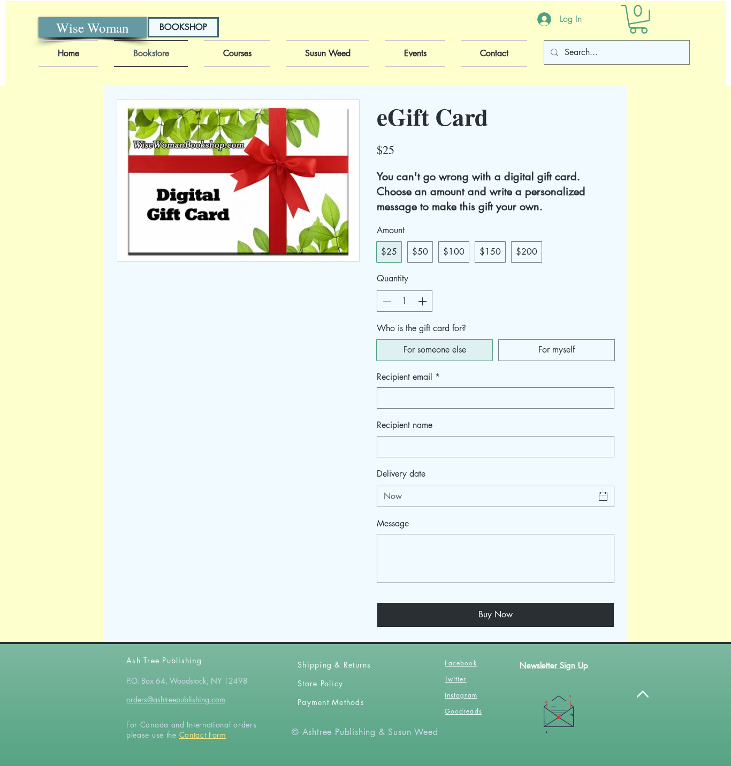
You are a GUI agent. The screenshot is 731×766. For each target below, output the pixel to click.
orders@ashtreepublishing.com (175, 699)
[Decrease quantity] (385, 301)
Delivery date (401, 473)
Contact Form (202, 735)
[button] (638, 19)
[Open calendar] (603, 496)
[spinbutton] (404, 301)
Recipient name (404, 425)
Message (393, 523)
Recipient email (408, 376)
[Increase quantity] (423, 301)
